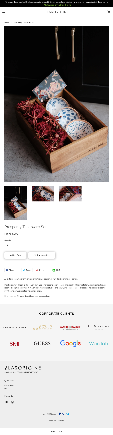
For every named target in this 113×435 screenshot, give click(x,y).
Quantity (7, 240)
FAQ (5, 388)
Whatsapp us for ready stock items (57, 5)
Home (6, 23)
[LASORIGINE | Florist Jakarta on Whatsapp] (12, 403)
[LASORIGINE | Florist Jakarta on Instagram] (6, 403)
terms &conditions (27, 296)
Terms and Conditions (56, 420)
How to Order (8, 386)
